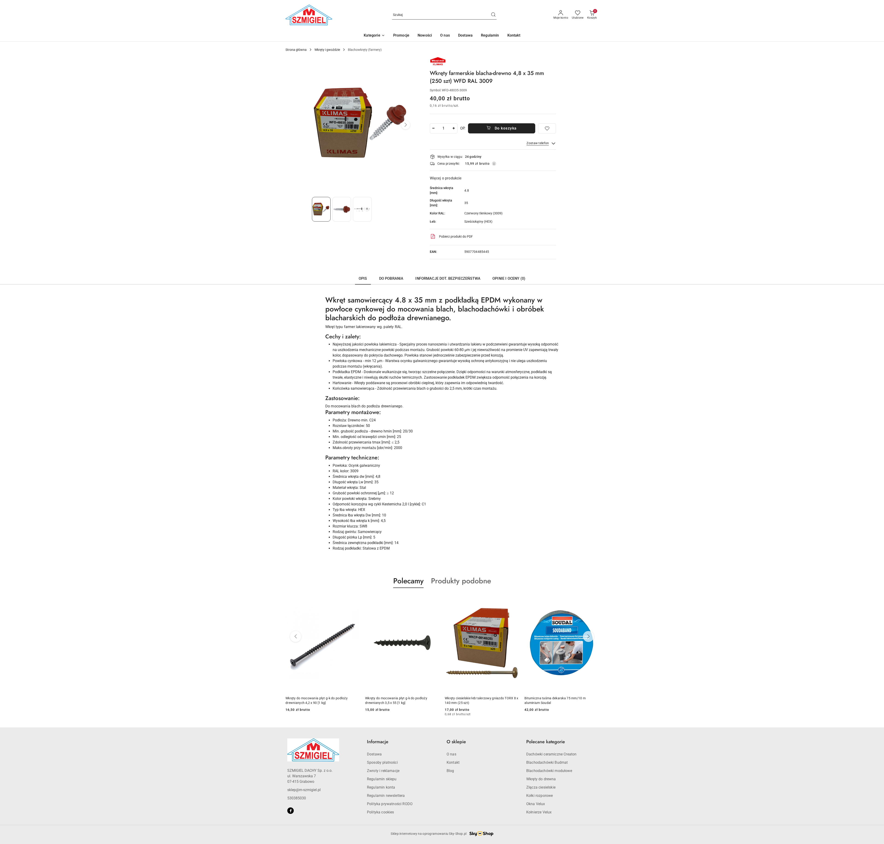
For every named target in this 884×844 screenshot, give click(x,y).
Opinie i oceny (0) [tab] (508, 278)
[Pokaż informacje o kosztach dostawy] (494, 163)
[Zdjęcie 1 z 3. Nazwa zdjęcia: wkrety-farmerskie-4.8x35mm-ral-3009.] (321, 209)
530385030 (296, 798)
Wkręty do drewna (541, 779)
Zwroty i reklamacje (383, 771)
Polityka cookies (380, 812)
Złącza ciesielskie (540, 787)
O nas (451, 754)
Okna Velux (535, 804)
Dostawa (374, 754)
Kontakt (453, 762)
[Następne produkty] (588, 636)
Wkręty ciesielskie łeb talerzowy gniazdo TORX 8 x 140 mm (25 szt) (402, 700)
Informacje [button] (377, 741)
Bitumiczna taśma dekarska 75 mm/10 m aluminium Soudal (475, 700)
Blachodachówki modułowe (549, 771)
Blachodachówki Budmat (547, 762)
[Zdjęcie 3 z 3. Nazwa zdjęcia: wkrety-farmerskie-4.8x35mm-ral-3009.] (362, 209)
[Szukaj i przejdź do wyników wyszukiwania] (493, 15)
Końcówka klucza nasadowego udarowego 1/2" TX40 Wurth (559, 700)
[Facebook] (290, 810)
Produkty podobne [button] (461, 581)
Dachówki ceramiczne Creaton (551, 754)
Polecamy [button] (408, 581)
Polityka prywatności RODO (390, 804)
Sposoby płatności (382, 762)
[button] (374, 36)
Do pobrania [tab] (391, 278)
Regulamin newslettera (386, 795)
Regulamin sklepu (382, 779)
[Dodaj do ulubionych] (547, 128)
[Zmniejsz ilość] (433, 128)
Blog (450, 771)
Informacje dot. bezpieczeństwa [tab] (447, 278)
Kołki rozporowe (539, 795)
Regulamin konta (381, 787)
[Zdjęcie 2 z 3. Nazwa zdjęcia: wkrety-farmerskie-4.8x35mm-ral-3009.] (341, 209)
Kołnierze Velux (539, 812)
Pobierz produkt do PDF (456, 236)
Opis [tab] (363, 278)
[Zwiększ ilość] (453, 128)
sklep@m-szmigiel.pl (304, 790)
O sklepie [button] (456, 741)
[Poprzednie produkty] (295, 636)
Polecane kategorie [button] (545, 741)
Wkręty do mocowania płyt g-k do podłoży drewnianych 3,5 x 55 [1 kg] (316, 700)
